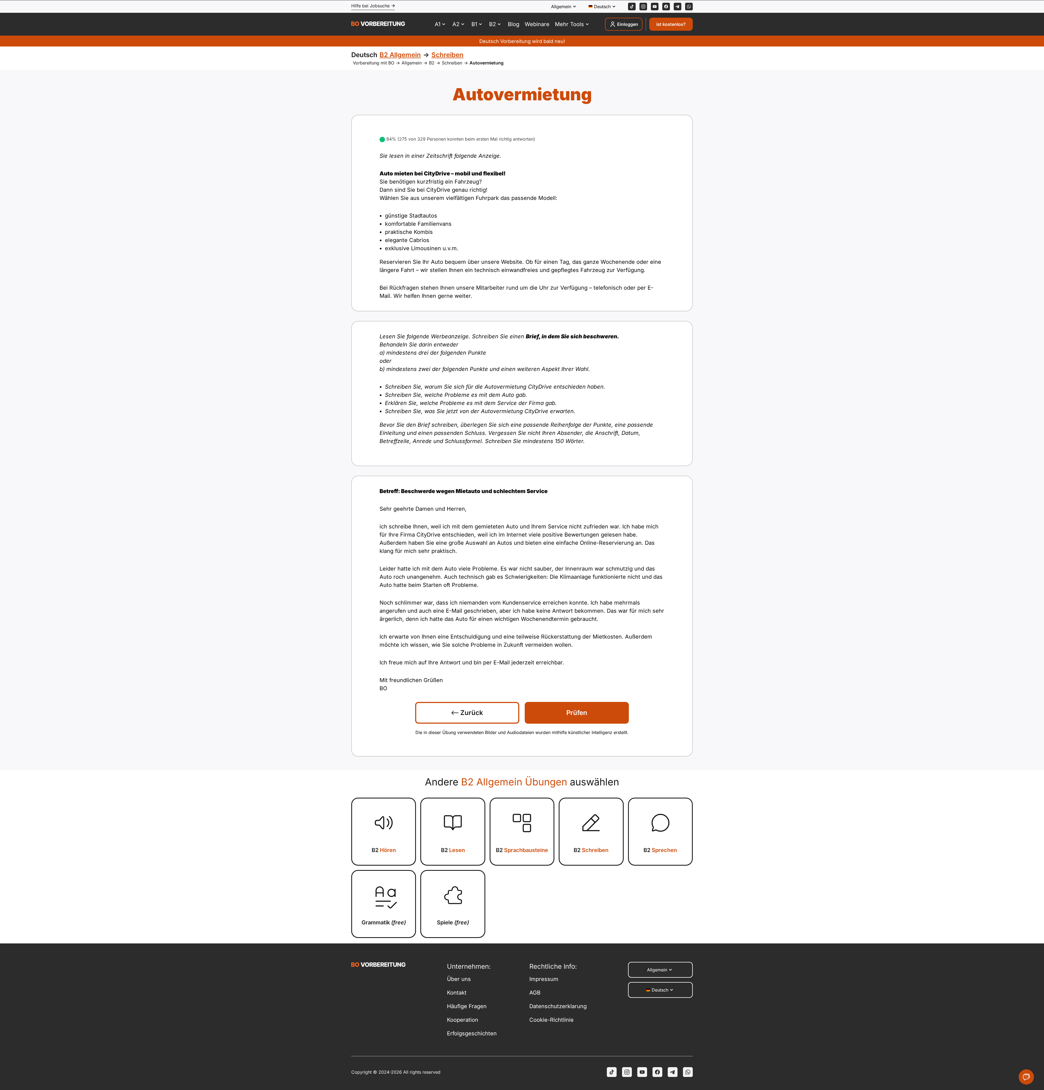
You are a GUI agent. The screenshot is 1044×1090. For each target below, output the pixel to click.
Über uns (459, 979)
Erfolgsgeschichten (472, 1033)
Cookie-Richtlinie (551, 1020)
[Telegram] (677, 6)
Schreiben (452, 63)
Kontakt (457, 992)
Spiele (453, 922)
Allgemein (412, 63)
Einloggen (627, 24)
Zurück (471, 713)
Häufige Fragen (467, 1006)
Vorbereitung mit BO (373, 63)
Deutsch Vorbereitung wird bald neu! (522, 41)
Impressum (543, 979)
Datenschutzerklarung (558, 1006)
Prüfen (576, 713)
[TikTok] (632, 6)
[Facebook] (666, 6)
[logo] (378, 24)
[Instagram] (643, 6)
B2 (431, 63)
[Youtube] (654, 6)
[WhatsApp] (689, 6)
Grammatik (384, 922)
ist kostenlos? (671, 24)
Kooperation (462, 1020)
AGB (534, 992)
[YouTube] (642, 1072)
